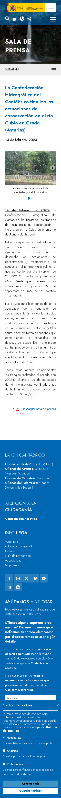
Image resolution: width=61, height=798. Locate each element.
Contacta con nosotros (21, 519)
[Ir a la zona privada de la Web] (15, 19)
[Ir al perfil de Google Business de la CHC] (18, 587)
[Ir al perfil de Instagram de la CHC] (18, 578)
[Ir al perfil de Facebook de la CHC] (9, 578)
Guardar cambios (30, 791)
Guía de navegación (18, 556)
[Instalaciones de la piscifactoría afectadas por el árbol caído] (30, 168)
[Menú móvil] (53, 19)
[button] (7, 19)
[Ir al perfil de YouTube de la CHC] (44, 578)
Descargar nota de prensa (39, 409)
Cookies (10, 551)
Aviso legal (11, 542)
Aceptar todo (30, 784)
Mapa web (12, 565)
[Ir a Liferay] (30, 7)
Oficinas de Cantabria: (27, 478)
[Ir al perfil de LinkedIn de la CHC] (9, 587)
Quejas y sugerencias (19, 690)
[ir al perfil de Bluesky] (35, 578)
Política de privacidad (18, 546)
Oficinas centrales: (29, 464)
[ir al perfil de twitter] (26, 578)
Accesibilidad (13, 560)
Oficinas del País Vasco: (27, 485)
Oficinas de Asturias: (26, 471)
